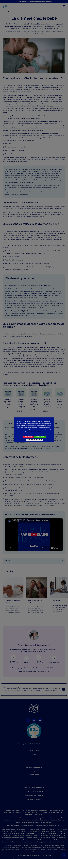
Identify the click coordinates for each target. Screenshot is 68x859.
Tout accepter (40, 436)
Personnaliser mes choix (34, 439)
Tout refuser (28, 436)
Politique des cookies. (34, 431)
